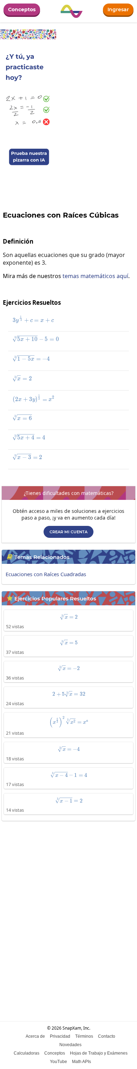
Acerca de (35, 1036)
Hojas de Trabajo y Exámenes (99, 1053)
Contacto (106, 1036)
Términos (84, 1036)
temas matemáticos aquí (95, 276)
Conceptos (21, 9)
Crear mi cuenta (68, 531)
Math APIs (81, 1061)
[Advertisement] (68, 898)
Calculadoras (26, 1053)
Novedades (70, 1044)
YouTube (58, 1061)
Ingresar (118, 9)
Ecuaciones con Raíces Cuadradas (46, 574)
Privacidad (60, 1036)
